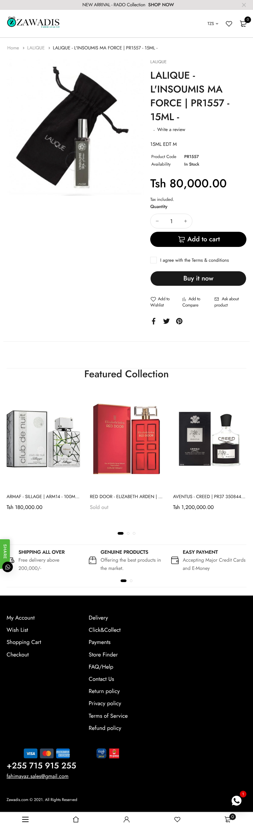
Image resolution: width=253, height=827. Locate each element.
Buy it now (198, 278)
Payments (99, 643)
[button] (120, 533)
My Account (21, 618)
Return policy (104, 691)
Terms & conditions (210, 260)
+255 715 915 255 (41, 766)
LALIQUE (36, 48)
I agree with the (194, 260)
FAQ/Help (101, 667)
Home (13, 48)
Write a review (171, 129)
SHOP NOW (161, 5)
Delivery (98, 618)
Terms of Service (108, 716)
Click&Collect (105, 630)
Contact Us (101, 679)
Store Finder (103, 655)
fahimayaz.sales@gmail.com (38, 776)
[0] (243, 23)
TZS (211, 23)
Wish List (17, 630)
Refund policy (105, 728)
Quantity (158, 206)
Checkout (18, 655)
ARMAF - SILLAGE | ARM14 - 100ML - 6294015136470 (60, 496)
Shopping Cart (24, 643)
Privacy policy (105, 704)
